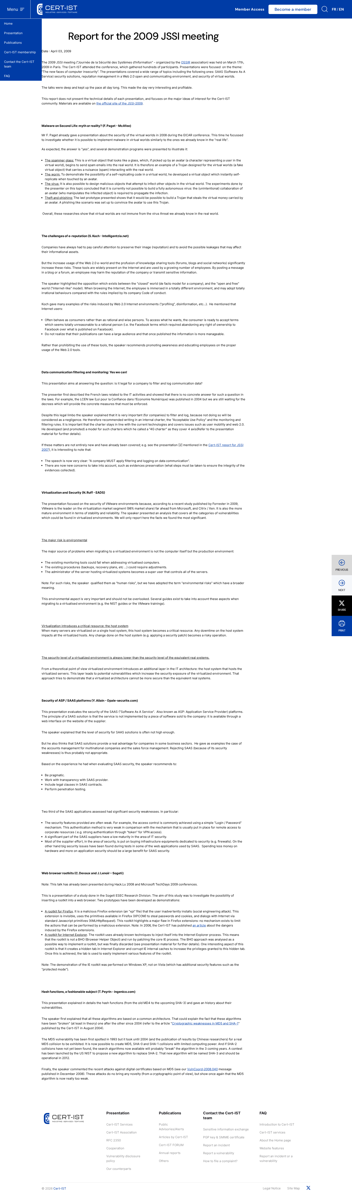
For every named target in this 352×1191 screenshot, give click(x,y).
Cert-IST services (272, 1132)
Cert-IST (59, 1188)
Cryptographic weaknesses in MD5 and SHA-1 (205, 1023)
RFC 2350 (113, 1140)
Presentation (13, 33)
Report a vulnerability (218, 1153)
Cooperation (115, 1148)
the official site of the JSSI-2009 (119, 103)
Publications (13, 43)
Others (164, 1161)
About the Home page (275, 1140)
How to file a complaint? (220, 1161)
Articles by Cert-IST (173, 1137)
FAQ (7, 76)
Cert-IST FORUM (171, 1145)
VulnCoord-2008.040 (202, 1069)
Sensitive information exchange (226, 1129)
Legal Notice (272, 1188)
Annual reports (169, 1153)
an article (199, 925)
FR (334, 9)
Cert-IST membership (20, 52)
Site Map (293, 1188)
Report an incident (216, 1145)
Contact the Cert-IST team (19, 64)
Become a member (293, 9)
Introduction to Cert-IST (277, 1124)
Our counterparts (118, 1169)
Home (8, 23)
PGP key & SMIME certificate (223, 1137)
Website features (272, 1148)
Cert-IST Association (121, 1132)
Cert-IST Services (119, 1124)
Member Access (249, 9)
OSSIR (185, 62)
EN (341, 9)
